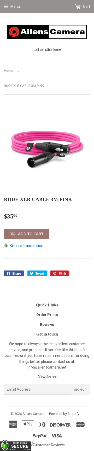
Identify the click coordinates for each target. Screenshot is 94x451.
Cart (86, 6)
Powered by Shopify (64, 414)
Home (8, 71)
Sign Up (80, 389)
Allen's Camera (33, 414)
